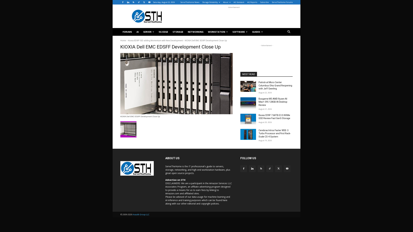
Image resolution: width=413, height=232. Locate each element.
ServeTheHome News (189, 2)
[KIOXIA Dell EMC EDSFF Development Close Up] (176, 83)
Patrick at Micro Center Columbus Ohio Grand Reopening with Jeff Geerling (275, 85)
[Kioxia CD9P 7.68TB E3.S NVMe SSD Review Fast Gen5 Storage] (248, 119)
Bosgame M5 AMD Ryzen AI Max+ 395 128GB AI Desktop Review (273, 101)
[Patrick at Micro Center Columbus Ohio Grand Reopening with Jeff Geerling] (248, 86)
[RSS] (133, 2)
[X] (144, 2)
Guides (256, 31)
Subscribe (264, 2)
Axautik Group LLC (141, 214)
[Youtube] (149, 2)
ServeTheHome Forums (282, 2)
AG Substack (239, 2)
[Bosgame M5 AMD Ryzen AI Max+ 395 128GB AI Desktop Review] (248, 102)
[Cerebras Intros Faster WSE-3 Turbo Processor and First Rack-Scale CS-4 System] (248, 134)
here (225, 200)
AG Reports (252, 2)
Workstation (216, 31)
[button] (289, 32)
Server (147, 31)
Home (123, 40)
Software (238, 31)
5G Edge (163, 31)
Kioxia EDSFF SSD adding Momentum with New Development (155, 40)
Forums (127, 31)
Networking (195, 31)
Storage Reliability (210, 2)
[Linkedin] (128, 2)
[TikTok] (138, 2)
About (225, 2)
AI (137, 31)
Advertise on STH (175, 179)
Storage (178, 31)
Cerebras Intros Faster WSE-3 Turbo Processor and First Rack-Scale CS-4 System (275, 133)
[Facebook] (122, 2)
